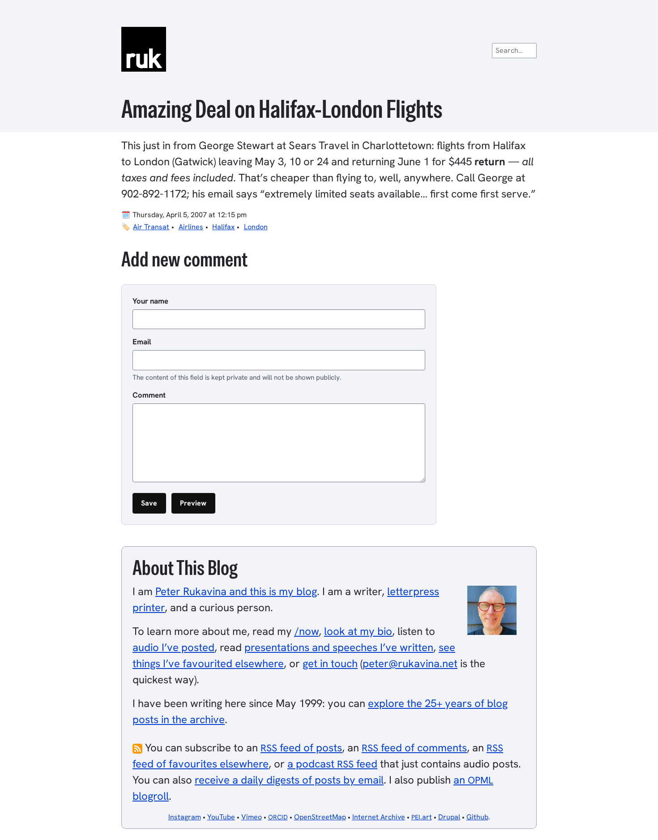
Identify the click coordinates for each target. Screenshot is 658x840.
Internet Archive (378, 817)
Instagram (184, 817)
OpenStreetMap (320, 817)
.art (421, 817)
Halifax (223, 226)
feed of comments (414, 747)
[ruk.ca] (329, 49)
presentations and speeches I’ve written (338, 647)
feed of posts (301, 747)
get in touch (330, 663)
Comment (149, 395)
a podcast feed (332, 764)
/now (307, 631)
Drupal (449, 817)
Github (477, 817)
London (256, 226)
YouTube (221, 817)
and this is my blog (236, 591)
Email (141, 342)
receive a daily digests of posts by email (289, 780)
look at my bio (358, 631)
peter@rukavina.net (410, 663)
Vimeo (251, 817)
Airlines (191, 226)
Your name (150, 301)
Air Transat (151, 226)
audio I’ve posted (173, 647)
